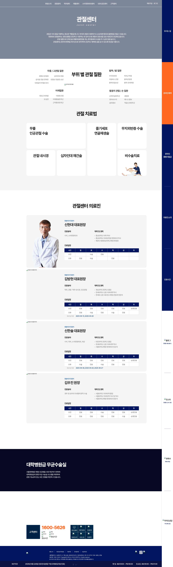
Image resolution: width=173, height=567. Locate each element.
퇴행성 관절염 (43, 76)
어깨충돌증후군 (58, 99)
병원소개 (48, 4)
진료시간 (167, 279)
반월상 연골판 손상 (57, 79)
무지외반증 (113, 76)
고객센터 (113, 4)
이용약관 (69, 551)
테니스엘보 (128, 99)
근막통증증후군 (58, 103)
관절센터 (58, 4)
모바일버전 (76, 551)
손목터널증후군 (114, 96)
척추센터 (67, 4)
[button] (70, 564)
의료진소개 (167, 217)
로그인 (156, 3)
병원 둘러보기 (85, 508)
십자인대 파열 (58, 76)
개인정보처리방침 (60, 551)
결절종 (126, 96)
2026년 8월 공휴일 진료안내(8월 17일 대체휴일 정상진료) (45, 564)
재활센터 (76, 4)
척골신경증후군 (129, 103)
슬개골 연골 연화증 (42, 79)
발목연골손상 (113, 83)
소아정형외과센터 (88, 4)
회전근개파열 (43, 96)
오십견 (46, 99)
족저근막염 (128, 76)
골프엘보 (112, 103)
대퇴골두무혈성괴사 (41, 83)
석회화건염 (59, 96)
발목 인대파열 (129, 83)
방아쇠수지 (113, 99)
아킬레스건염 (113, 79)
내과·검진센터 (102, 4)
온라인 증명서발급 (167, 155)
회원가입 (149, 3)
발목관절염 (128, 79)
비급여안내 (84, 551)
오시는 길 (167, 31)
